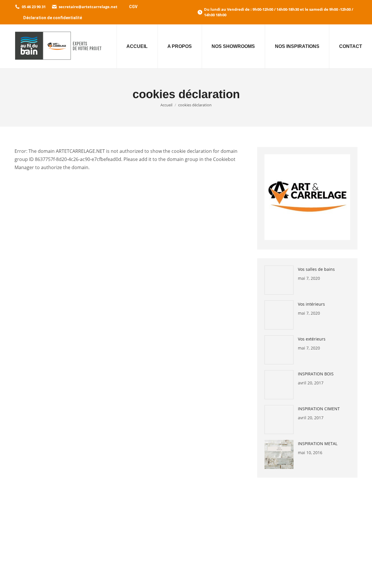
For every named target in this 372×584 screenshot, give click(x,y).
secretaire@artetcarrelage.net (88, 6)
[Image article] (279, 280)
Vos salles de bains (316, 269)
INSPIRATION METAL (317, 443)
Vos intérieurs (311, 304)
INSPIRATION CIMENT (319, 408)
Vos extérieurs (312, 339)
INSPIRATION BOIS (316, 374)
